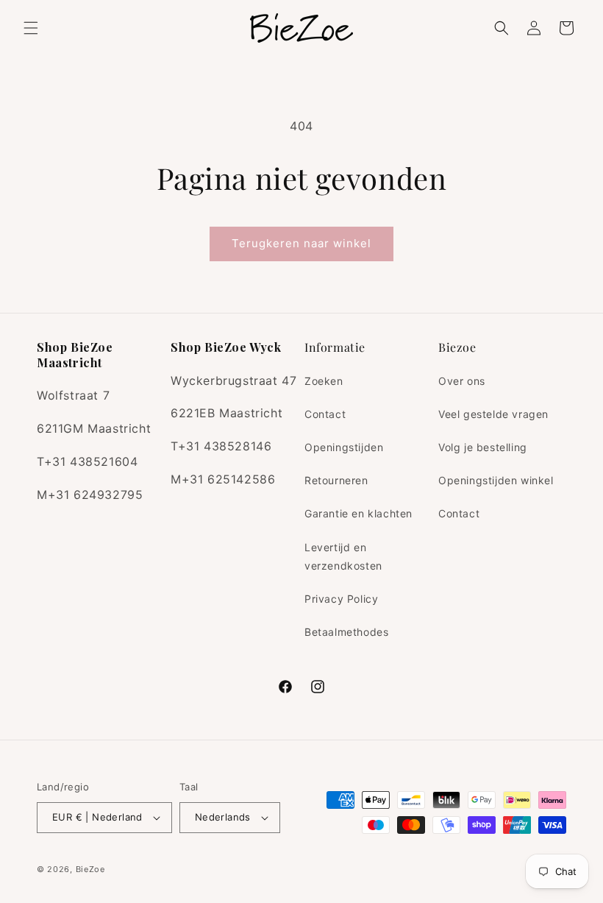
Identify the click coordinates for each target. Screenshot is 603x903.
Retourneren (336, 480)
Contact (325, 414)
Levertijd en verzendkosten (343, 556)
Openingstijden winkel (496, 480)
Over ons (461, 381)
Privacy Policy (341, 598)
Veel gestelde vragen (493, 414)
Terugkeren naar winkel (301, 243)
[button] (31, 28)
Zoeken (323, 381)
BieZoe (90, 869)
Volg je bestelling (482, 447)
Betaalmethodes (346, 632)
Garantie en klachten (358, 513)
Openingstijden (343, 447)
